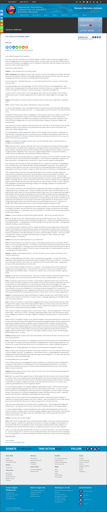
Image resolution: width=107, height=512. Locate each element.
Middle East (82, 471)
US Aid (81, 469)
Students (75, 15)
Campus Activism (59, 460)
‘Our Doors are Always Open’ (16, 442)
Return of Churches (84, 462)
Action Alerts (9, 473)
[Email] (87, 2)
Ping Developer (17, 508)
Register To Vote (10, 478)
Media (46, 15)
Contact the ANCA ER (11, 462)
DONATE (84, 25)
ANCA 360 (22, 132)
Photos (56, 471)
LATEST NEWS (87, 30)
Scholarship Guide (59, 464)
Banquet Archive (34, 471)
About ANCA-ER (24, 2)
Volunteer (8, 480)
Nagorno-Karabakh (84, 466)
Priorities (81, 458)
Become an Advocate (35, 460)
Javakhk (81, 468)
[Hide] (0, 34)
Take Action (24, 15)
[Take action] (80, 2)
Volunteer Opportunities (61, 462)
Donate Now (9, 467)
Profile (7, 458)
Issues (54, 15)
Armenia (81, 464)
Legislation (33, 462)
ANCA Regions (12, 2)
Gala (84, 15)
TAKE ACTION (87, 20)
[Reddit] (23, 46)
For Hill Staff (33, 464)
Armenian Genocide (84, 460)
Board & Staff (9, 460)
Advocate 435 (33, 458)
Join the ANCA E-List (10, 476)
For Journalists (58, 477)
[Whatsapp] (20, 46)
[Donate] (83, 2)
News (56, 469)
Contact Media (58, 475)
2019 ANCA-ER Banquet (36, 469)
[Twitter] (10, 46)
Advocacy (64, 15)
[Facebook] (7, 46)
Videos (56, 473)
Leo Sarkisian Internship (61, 458)
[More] (26, 46)
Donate (34, 2)
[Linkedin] (13, 46)
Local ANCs (36, 15)
